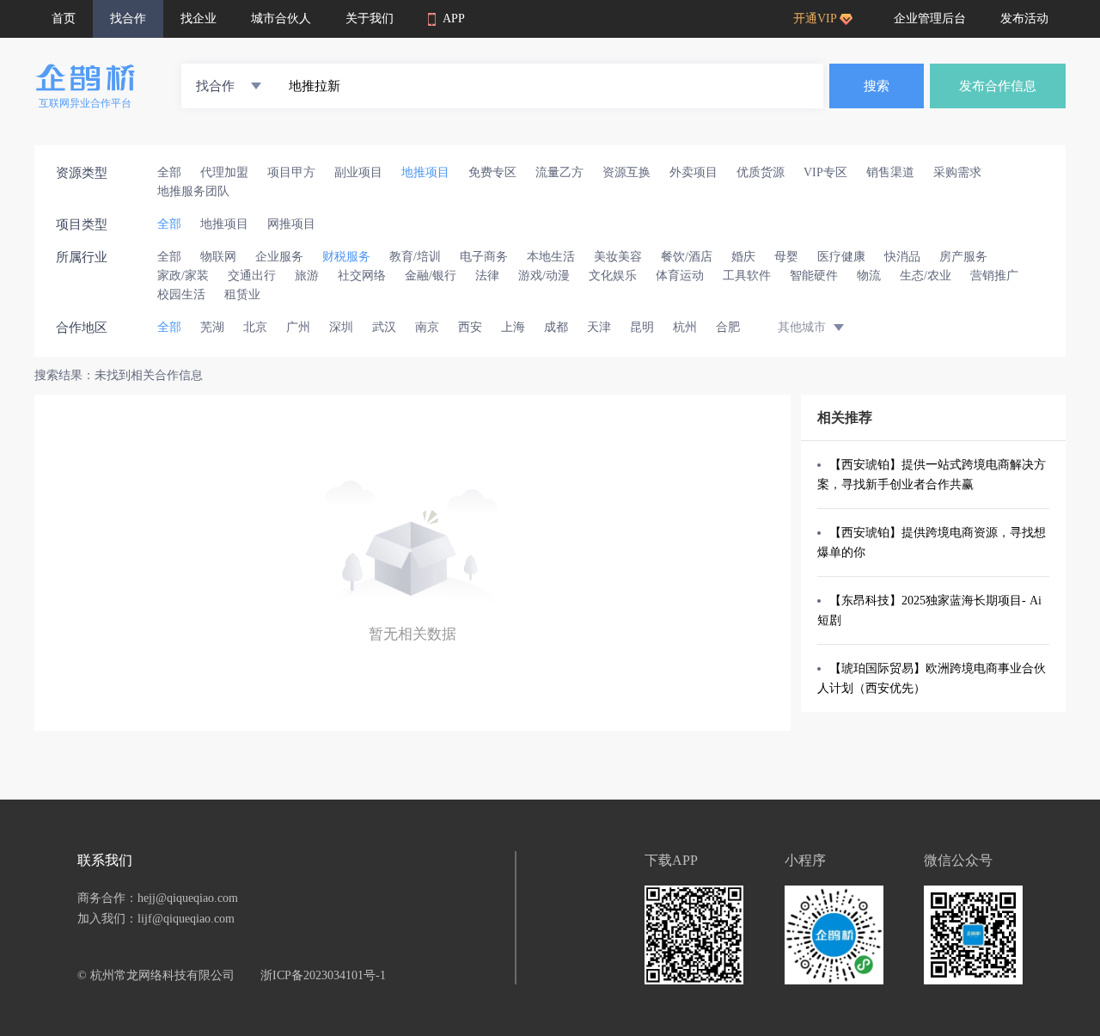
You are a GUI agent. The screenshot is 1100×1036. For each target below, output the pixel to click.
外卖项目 (693, 172)
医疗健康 (841, 256)
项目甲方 (291, 172)
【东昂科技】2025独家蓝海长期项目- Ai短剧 (929, 610)
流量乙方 (559, 172)
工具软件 (747, 275)
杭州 (685, 327)
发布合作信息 (997, 86)
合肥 (728, 327)
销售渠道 (890, 172)
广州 (298, 327)
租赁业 (242, 294)
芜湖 (212, 327)
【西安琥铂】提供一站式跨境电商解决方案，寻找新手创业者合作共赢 (931, 474)
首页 (64, 18)
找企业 (198, 18)
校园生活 (181, 294)
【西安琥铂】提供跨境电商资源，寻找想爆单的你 (931, 542)
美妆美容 (618, 256)
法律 (487, 275)
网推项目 (291, 224)
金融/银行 (430, 275)
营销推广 (994, 275)
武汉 (384, 327)
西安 (470, 327)
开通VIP (815, 18)
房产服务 (963, 256)
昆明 (642, 327)
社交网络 (362, 275)
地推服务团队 (193, 191)
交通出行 (252, 275)
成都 (556, 327)
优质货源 (760, 172)
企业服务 (279, 256)
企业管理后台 (930, 18)
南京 (427, 327)
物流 (869, 275)
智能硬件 (814, 275)
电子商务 (484, 256)
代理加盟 (224, 172)
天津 (599, 327)
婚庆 (743, 256)
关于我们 (369, 18)
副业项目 (358, 172)
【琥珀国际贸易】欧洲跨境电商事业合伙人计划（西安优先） (931, 678)
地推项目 (425, 172)
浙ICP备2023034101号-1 (323, 975)
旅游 (307, 275)
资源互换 (626, 172)
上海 (513, 327)
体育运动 (680, 275)
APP (454, 18)
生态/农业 (925, 275)
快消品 (902, 256)
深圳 (341, 327)
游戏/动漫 (544, 275)
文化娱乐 (613, 275)
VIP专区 (825, 172)
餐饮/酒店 (686, 256)
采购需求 (957, 172)
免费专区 (492, 172)
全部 (169, 172)
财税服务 (346, 256)
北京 (255, 327)
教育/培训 (415, 256)
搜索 (876, 86)
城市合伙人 (281, 18)
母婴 (786, 256)
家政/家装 (183, 275)
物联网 (218, 256)
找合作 (128, 18)
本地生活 (551, 256)
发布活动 (1024, 18)
